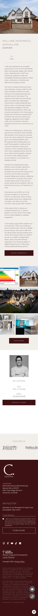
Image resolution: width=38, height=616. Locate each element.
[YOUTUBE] (12, 543)
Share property (19, 253)
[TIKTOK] (16, 543)
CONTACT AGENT (19, 402)
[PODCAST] (20, 543)
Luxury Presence (8, 557)
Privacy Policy (8, 525)
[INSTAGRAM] (4, 543)
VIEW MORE (19, 340)
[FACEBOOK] (8, 543)
